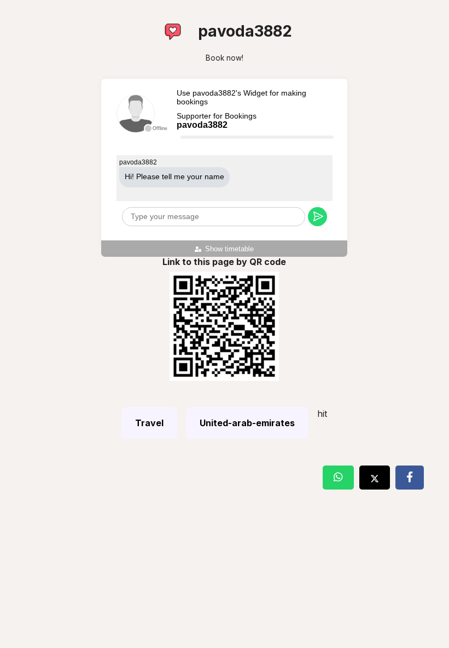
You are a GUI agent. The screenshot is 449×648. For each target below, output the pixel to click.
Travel (149, 422)
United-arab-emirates (247, 422)
